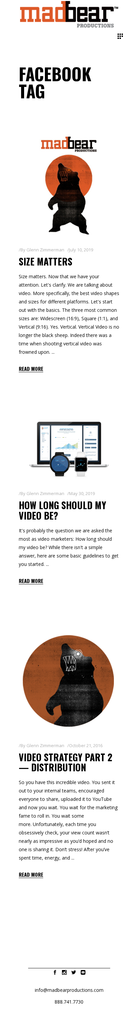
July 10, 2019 (81, 250)
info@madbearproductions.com (69, 990)
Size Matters (45, 261)
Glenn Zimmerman (45, 250)
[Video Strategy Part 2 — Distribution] (69, 681)
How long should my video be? (62, 510)
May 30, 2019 (82, 493)
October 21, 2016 (85, 745)
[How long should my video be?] (69, 449)
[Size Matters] (69, 185)
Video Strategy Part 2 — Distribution (65, 762)
